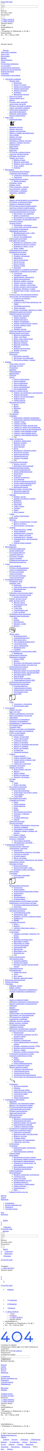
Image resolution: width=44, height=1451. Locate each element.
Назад (12, 1314)
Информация (5, 1384)
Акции (3, 1367)
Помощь (4, 1390)
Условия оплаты (7, 1394)
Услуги (3, 1371)
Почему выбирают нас (13, 1205)
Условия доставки (7, 1396)
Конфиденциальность (9, 1435)
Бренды (3, 1369)
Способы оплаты (11, 1209)
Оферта (3, 1437)
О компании (9, 1203)
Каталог (4, 1365)
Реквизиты (9, 1207)
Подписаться (6, 1359)
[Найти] (2, 17)
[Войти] (2, 1275)
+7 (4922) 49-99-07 (7, 19)
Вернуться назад (7, 1351)
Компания (4, 1372)
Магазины (4, 1388)
